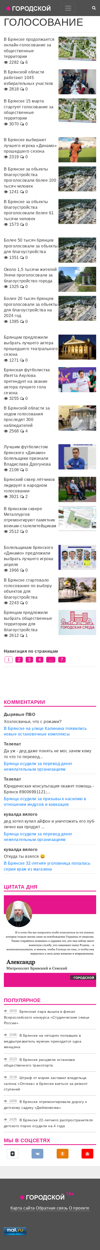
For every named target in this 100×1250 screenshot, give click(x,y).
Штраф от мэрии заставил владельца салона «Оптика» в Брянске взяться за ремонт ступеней (46, 1083)
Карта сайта (23, 1208)
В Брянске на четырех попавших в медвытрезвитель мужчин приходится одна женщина (42, 1041)
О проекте (79, 1208)
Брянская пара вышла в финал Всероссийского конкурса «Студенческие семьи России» (46, 1017)
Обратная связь (52, 1208)
